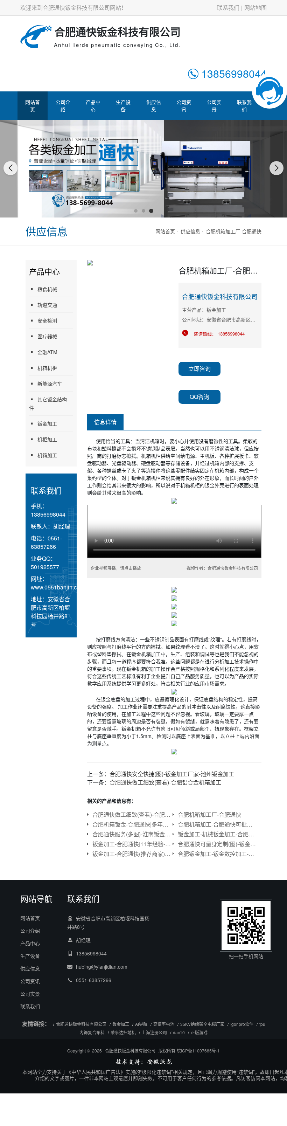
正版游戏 (199, 1032)
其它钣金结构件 (48, 403)
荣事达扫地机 (123, 1032)
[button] (136, 211)
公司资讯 (183, 105)
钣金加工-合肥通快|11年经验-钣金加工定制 (131, 844)
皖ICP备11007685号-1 (198, 1051)
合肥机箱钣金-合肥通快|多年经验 (131, 824)
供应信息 (153, 105)
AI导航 (141, 1024)
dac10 (179, 1032)
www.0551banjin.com (57, 587)
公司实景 (214, 105)
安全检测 (47, 320)
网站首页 (32, 105)
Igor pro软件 (241, 1024)
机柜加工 (47, 439)
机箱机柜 (47, 367)
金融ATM (47, 351)
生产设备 (123, 105)
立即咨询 (199, 369)
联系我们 (228, 8)
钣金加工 (47, 423)
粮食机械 (47, 288)
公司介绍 (63, 105)
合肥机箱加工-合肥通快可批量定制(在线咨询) (217, 824)
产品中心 (93, 105)
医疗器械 (47, 336)
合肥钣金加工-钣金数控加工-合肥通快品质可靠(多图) (217, 854)
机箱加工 (47, 454)
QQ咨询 (199, 397)
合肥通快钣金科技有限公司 (81, 1024)
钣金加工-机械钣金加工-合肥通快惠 (217, 834)
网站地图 (255, 8)
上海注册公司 (154, 1032)
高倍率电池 (163, 1024)
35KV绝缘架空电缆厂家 (202, 1024)
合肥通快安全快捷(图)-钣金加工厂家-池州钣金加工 (172, 774)
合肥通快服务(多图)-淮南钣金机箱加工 (131, 834)
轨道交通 (47, 304)
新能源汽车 (49, 383)
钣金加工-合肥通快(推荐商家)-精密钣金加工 (131, 854)
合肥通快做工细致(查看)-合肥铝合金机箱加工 (165, 782)
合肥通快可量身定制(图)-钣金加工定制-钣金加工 (217, 844)
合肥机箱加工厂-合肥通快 (233, 231)
